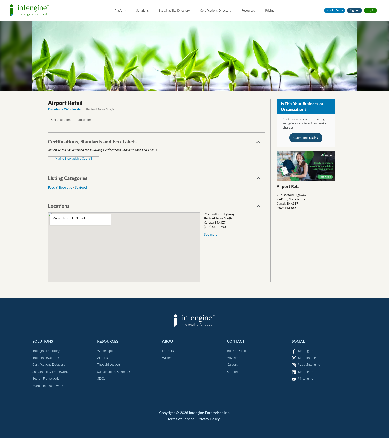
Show (258, 143)
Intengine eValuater (45, 357)
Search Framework (45, 378)
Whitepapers (106, 351)
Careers (232, 364)
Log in (370, 10)
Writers (167, 357)
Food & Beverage (60, 187)
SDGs (101, 378)
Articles (102, 357)
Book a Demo (236, 351)
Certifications (61, 119)
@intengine (305, 351)
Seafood (81, 187)
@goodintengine (308, 357)
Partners (168, 351)
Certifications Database (48, 364)
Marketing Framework (47, 385)
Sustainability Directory (174, 10)
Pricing (269, 10)
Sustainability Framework (50, 371)
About (168, 341)
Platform (120, 10)
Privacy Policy (208, 419)
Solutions (142, 10)
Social (298, 341)
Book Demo (335, 10)
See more (210, 234)
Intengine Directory (46, 351)
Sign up (354, 10)
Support (232, 371)
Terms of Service (180, 419)
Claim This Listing (305, 137)
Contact (236, 341)
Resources (248, 10)
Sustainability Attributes (114, 371)
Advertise (233, 357)
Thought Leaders (109, 364)
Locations (84, 119)
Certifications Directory (215, 10)
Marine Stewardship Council (73, 158)
